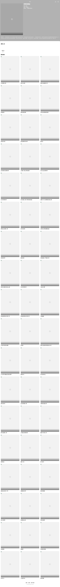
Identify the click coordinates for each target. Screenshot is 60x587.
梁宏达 (27, 7)
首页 (26, 582)
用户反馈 (32, 582)
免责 (29, 582)
